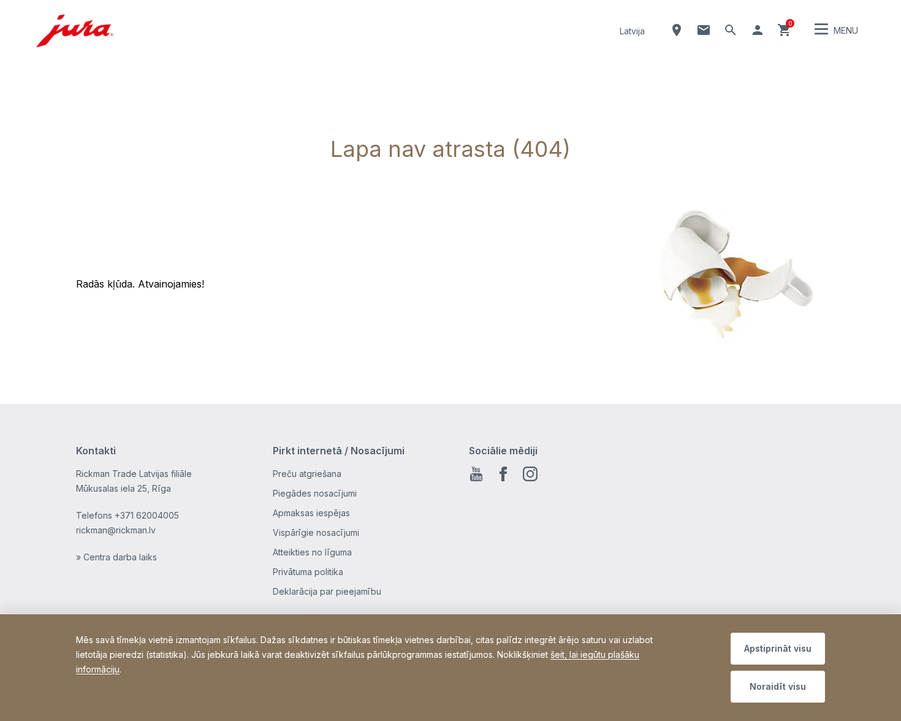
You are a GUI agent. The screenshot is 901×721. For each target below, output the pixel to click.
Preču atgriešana (307, 473)
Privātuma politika (308, 571)
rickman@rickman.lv (116, 530)
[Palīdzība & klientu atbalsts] (703, 30)
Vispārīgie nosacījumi (316, 532)
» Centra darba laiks (116, 557)
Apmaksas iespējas (311, 513)
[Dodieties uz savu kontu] (757, 30)
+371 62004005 (147, 515)
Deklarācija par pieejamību (327, 591)
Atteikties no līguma (312, 552)
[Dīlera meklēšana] (676, 30)
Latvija (632, 31)
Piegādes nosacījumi (315, 493)
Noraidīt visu (778, 686)
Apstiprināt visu (778, 648)
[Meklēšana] (730, 30)
